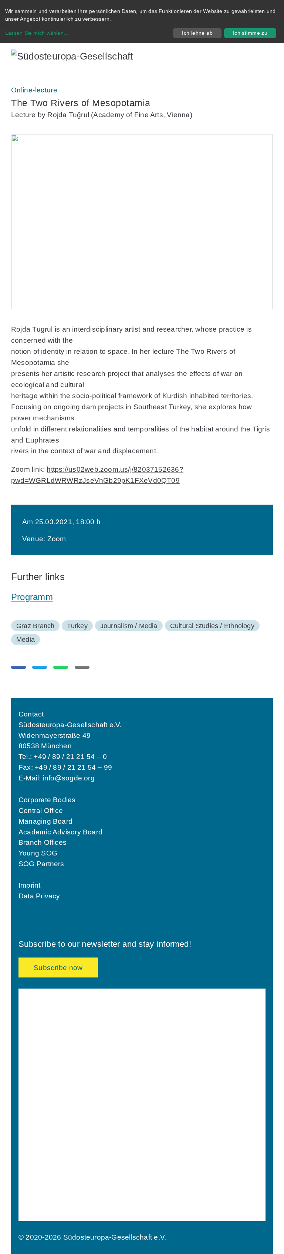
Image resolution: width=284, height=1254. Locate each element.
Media (25, 639)
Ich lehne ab (197, 33)
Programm (32, 597)
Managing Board (45, 821)
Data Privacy (39, 896)
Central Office (40, 810)
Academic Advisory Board (60, 832)
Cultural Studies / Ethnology (212, 626)
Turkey (77, 626)
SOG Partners (41, 864)
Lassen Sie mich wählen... (36, 33)
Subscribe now (58, 968)
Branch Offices (42, 842)
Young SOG (37, 853)
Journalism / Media (129, 626)
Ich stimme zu (250, 33)
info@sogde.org (69, 778)
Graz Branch (35, 626)
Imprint (29, 885)
